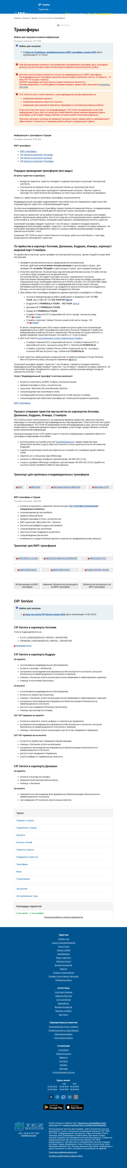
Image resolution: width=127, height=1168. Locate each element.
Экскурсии (21, 888)
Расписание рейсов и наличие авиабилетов (63, 917)
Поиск (32, 13)
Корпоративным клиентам (46, 24)
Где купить (43, 18)
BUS (20, 487)
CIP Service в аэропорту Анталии (36, 154)
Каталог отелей (24, 842)
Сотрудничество (63, 999)
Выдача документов (63, 965)
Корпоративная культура (63, 1072)
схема (37, 317)
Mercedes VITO (101, 487)
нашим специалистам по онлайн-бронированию (84, 1125)
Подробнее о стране (26, 828)
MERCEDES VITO (98, 558)
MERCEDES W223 (61, 570)
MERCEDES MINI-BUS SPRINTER (61, 558)
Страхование (23, 879)
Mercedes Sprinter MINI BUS (66, 487)
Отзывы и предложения (63, 972)
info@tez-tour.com (28, 1135)
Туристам (43, 9)
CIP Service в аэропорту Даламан (37, 161)
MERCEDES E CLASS (28, 558)
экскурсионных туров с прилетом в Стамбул (59, 338)
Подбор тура (63, 939)
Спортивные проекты (63, 1038)
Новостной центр (63, 1053)
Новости (63, 969)
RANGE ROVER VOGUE (98, 570)
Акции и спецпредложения (63, 942)
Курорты (20, 835)
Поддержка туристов (27, 857)
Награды (63, 1065)
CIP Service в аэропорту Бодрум (36, 158)
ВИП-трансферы (28, 151)
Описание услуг (24, 645)
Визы (19, 871)
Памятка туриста (25, 849)
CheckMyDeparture (65, 442)
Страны (46, 4)
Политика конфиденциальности (63, 1152)
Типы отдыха (63, 946)
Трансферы (22, 864)
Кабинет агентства (63, 996)
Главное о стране (25, 820)
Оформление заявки (63, 1034)
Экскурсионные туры (27, 896)
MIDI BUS (35, 487)
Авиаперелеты (63, 954)
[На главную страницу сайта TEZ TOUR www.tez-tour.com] (19, 14)
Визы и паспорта (63, 957)
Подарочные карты (63, 980)
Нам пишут (63, 1014)
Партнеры (63, 1068)
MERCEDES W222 (28, 570)
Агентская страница (63, 992)
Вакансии (63, 1057)
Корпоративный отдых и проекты (63, 1026)
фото (69, 299)
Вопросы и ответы (63, 1010)
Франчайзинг (63, 1003)
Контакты (63, 1061)
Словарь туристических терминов (63, 976)
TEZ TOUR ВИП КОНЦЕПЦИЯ (83, 506)
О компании (63, 1050)
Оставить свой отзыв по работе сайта (66, 1156)
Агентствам (44, 14)
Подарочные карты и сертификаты (63, 1030)
